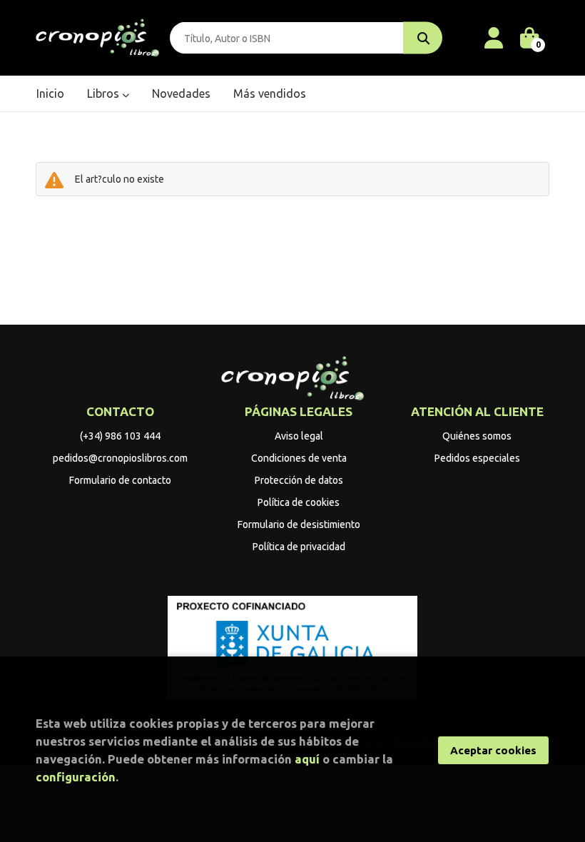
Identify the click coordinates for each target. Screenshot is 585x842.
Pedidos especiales (477, 458)
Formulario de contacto (120, 480)
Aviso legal (299, 436)
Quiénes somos (477, 436)
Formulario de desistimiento (299, 524)
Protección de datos (299, 480)
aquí (307, 759)
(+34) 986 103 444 (120, 436)
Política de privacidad (299, 546)
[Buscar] (422, 38)
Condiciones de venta (299, 458)
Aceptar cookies (493, 750)
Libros (104, 93)
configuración (76, 776)
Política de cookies (299, 502)
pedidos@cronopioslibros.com (120, 458)
